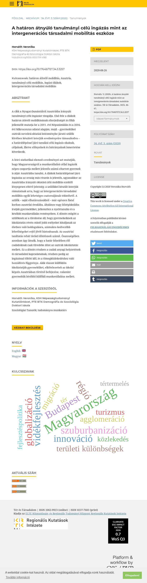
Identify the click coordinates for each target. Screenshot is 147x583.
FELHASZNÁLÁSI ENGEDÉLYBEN (109, 227)
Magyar (17, 356)
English (17, 351)
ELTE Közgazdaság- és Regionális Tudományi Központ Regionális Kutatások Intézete (75, 513)
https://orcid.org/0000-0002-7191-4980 (29, 57)
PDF (98, 49)
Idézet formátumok (107, 118)
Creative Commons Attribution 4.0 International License (111, 206)
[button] (111, 243)
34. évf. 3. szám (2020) (54, 18)
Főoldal (18, 18)
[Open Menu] (11, 3)
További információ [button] (18, 577)
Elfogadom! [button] (132, 575)
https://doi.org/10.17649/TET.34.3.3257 (41, 69)
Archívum (32, 18)
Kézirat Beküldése (27, 327)
